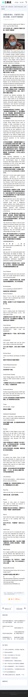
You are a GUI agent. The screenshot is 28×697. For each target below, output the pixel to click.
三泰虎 (8, 592)
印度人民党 (6, 442)
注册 (22, 2)
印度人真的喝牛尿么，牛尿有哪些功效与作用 (14, 669)
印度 (6, 6)
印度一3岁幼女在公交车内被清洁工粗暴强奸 (14, 663)
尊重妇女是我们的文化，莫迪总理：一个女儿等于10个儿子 (15, 674)
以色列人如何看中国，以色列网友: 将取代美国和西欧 (15, 649)
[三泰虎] (6, 2)
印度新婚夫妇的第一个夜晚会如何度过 (13, 660)
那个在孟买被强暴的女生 (10, 671)
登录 (17, 2)
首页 (4, 6)
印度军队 (16, 28)
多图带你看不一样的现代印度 (11, 658)
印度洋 (12, 91)
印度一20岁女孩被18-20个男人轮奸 (12, 655)
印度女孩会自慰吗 (8, 652)
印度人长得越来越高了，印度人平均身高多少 (14, 666)
